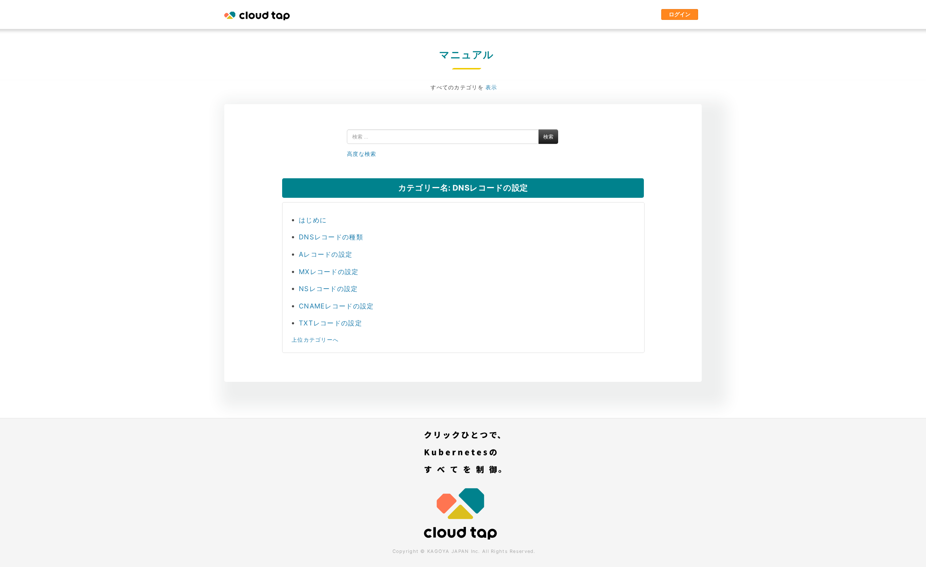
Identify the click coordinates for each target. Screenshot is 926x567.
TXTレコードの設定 (330, 323)
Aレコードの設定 (325, 254)
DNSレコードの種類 (331, 237)
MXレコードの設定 (329, 272)
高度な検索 (361, 153)
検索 (548, 137)
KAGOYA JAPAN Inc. (453, 551)
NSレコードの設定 (328, 289)
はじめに (313, 220)
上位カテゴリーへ (315, 339)
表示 (491, 87)
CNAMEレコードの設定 (336, 306)
